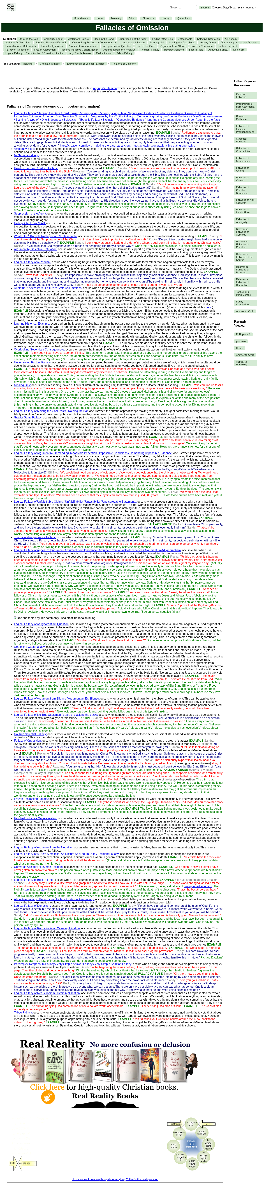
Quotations (183, 18)
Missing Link (157, 42)
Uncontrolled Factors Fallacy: (32, 362)
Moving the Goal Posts (182, 42)
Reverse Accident (174, 49)
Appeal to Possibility (241, 363)
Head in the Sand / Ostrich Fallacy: (36, 168)
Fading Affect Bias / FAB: (30, 223)
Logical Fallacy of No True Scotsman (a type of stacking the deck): (56, 714)
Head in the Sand (104, 38)
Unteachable (185, 38)
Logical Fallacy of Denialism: (32, 905)
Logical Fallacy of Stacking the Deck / (38, 113)
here (208, 307)
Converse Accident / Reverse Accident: (38, 866)
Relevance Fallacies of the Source (244, 257)
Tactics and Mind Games (243, 293)
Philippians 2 (243, 334)
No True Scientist (227, 46)
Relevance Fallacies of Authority (242, 231)
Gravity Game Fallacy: (28, 417)
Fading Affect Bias (162, 38)
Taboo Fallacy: (23, 1012)
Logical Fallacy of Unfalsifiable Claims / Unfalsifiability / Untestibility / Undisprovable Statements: (75, 501)
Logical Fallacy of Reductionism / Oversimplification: (47, 928)
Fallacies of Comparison (243, 159)
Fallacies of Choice (242, 169)
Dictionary (148, 18)
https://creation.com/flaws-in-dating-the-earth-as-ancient (95, 145)
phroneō (241, 341)
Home (99, 18)
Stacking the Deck (29, 38)
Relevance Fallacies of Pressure (242, 269)
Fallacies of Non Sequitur (245, 201)
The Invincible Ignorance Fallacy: (35, 537)
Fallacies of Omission (124, 63)
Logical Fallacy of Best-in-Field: (34, 879)
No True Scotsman (202, 46)
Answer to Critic (245, 311)
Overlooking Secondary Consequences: (39, 349)
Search (205, 7)
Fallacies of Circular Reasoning (242, 190)
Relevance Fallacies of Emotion (242, 244)
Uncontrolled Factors (133, 42)
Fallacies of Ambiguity (242, 221)
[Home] (10, 7)
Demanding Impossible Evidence (239, 42)
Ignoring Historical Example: (32, 323)
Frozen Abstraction (45, 49)
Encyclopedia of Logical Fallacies (86, 63)
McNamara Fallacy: (26, 155)
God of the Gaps (145, 46)
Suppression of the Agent (133, 38)
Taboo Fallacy (124, 53)
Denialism (238, 49)
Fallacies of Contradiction (243, 150)
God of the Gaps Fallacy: (29, 646)
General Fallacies (241, 95)
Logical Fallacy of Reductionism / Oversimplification (34, 53)
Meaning (116, 18)
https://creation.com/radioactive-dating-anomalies (164, 145)
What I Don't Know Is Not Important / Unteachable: (45, 236)
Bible (132, 18)
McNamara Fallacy (78, 38)
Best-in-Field (196, 49)
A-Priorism (231, 38)
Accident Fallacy (150, 49)
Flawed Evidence (241, 118)
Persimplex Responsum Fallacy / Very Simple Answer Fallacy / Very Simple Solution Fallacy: (73, 963)
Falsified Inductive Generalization (79, 49)
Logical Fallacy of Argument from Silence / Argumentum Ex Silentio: (57, 698)
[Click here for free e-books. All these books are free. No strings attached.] (104, 1112)
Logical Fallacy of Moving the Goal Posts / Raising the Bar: (51, 411)
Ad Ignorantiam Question (117, 46)
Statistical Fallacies (241, 140)
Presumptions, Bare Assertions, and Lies (245, 106)
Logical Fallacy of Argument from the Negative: (43, 847)
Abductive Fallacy (218, 49)
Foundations (81, 18)
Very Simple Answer (80, 53)
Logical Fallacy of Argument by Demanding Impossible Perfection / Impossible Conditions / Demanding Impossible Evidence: (93, 453)
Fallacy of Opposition (17, 49)
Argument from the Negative (119, 49)
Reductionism (104, 53)
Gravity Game (208, 42)
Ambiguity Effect (53, 38)
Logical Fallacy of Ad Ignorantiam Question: (41, 624)
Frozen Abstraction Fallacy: (31, 798)
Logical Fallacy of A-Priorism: (32, 262)
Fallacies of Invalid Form (243, 211)
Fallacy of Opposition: (28, 740)
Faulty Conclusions (243, 303)
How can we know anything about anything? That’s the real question (115, 1179)
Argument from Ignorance (83, 46)
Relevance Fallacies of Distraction (242, 282)
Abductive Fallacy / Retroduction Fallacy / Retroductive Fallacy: (54, 899)
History (166, 18)
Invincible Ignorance (52, 46)
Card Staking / (71, 113)
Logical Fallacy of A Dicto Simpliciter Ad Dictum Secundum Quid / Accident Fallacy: (66, 853)
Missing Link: (22, 385)
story (26, 889)
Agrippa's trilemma (105, 88)
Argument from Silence (173, 46)
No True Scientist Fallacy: (30, 734)
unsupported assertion (198, 886)
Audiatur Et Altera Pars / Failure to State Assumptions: (48, 288)
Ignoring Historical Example (51, 42)
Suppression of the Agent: (30, 213)
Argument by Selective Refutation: (35, 249)
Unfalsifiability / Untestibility (20, 46)
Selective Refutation (208, 38)
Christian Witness (50, 63)
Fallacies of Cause (242, 179)
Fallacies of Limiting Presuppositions (245, 129)
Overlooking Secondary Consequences (94, 42)
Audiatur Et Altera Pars (18, 42)
